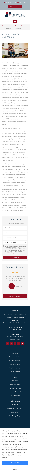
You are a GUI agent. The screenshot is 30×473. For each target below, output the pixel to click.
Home (4, 26)
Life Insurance (15, 364)
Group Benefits (15, 371)
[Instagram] (18, 343)
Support (15, 404)
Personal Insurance (21, 26)
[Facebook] (11, 343)
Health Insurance (15, 368)
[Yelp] (15, 343)
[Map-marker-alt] (7, 343)
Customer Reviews (15, 388)
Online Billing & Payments (15, 408)
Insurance (10, 26)
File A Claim (15, 412)
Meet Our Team (15, 384)
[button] (15, 21)
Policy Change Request (15, 416)
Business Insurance (15, 360)
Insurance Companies (15, 392)
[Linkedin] (22, 343)
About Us (15, 380)
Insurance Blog (15, 395)
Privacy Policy (9, 253)
